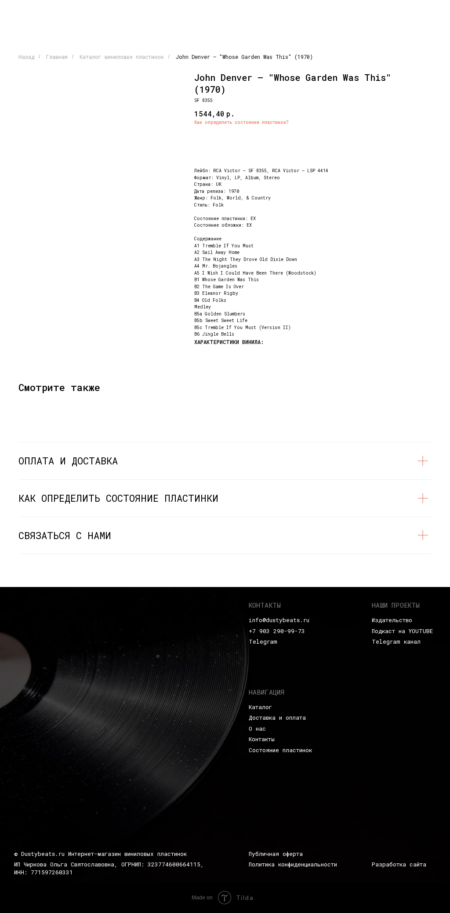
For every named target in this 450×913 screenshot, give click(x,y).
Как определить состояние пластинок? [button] (241, 122)
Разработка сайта (399, 864)
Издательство (392, 619)
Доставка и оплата (277, 717)
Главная (57, 56)
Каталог (260, 706)
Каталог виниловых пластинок (122, 56)
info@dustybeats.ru (279, 619)
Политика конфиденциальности (293, 864)
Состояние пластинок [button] (280, 750)
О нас (257, 728)
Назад (26, 56)
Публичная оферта (276, 853)
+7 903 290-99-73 (277, 630)
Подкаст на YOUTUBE (402, 630)
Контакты (262, 739)
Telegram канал (396, 641)
